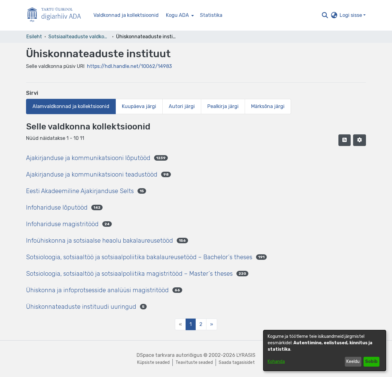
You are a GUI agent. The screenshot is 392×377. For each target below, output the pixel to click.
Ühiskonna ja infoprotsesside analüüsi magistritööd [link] (97, 290)
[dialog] (324, 350)
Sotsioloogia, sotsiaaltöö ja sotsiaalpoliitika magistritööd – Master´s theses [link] (129, 273)
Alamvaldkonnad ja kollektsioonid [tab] (70, 106)
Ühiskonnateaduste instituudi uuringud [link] (81, 306)
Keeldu (353, 361)
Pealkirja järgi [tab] (223, 106)
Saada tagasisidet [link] (237, 362)
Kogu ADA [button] (177, 15)
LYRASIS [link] (245, 355)
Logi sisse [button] (351, 15)
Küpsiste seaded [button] (153, 362)
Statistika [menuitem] (211, 15)
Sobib (371, 361)
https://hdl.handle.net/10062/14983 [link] (129, 66)
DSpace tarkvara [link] (156, 355)
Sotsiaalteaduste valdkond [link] (79, 36)
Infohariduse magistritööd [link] (62, 224)
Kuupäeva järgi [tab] (139, 106)
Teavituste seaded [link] (194, 362)
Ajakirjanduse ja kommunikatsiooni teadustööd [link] (91, 174)
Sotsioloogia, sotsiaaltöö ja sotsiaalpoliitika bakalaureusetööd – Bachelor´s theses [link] (139, 257)
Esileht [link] (34, 36)
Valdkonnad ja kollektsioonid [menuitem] (126, 15)
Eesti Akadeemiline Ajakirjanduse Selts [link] (80, 191)
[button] (325, 15)
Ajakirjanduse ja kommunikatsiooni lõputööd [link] (88, 158)
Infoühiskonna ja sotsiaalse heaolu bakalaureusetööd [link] (99, 240)
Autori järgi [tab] (182, 106)
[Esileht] (56, 15)
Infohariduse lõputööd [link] (57, 207)
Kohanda (276, 361)
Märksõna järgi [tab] (268, 106)
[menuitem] (179, 15)
